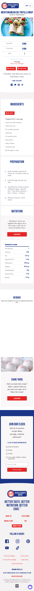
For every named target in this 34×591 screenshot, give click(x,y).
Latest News (26, 516)
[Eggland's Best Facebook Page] (7, 541)
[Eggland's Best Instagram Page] (17, 541)
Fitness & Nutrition (13, 447)
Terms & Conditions (9, 556)
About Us (8, 516)
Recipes (10, 450)
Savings (10, 453)
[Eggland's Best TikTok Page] (17, 548)
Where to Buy (17, 526)
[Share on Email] (22, 85)
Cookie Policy (25, 559)
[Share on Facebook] (12, 85)
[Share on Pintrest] (19, 85)
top (17, 586)
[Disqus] (17, 327)
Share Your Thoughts (17, 63)
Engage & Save (8, 521)
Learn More (17, 234)
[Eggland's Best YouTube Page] (7, 548)
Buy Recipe (12, 68)
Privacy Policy (25, 556)
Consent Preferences (17, 563)
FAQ (25, 521)
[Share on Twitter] (15, 85)
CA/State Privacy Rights (9, 559)
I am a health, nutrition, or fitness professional (17, 458)
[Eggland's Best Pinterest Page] (28, 541)
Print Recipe (23, 68)
